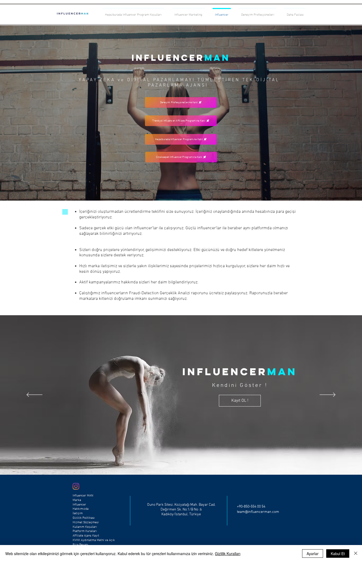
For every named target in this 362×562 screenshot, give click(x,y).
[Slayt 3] (186, 461)
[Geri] (29, 113)
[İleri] (333, 113)
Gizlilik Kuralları (227, 553)
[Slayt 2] (181, 461)
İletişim (78, 513)
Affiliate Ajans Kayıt (86, 536)
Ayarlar (313, 553)
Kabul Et (338, 553)
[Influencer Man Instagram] (76, 486)
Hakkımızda (81, 509)
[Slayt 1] (181, 187)
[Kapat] (355, 553)
